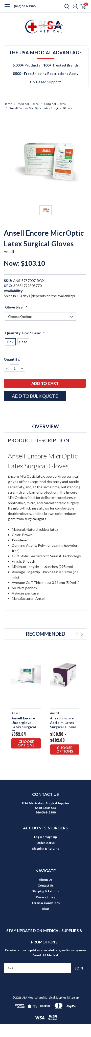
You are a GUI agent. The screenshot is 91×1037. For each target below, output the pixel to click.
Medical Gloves (28, 104)
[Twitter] (25, 409)
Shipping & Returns (45, 848)
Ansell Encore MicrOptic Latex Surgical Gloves (40, 108)
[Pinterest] (37, 409)
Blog (45, 909)
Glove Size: (16, 307)
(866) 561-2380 (24, 6)
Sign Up (51, 837)
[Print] (18, 409)
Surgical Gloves (55, 104)
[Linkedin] (31, 409)
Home (8, 104)
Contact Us (46, 885)
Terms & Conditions (45, 903)
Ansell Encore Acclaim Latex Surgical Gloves (63, 722)
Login (38, 837)
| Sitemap (73, 997)
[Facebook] (6, 409)
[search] (66, 6)
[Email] (12, 409)
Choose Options (26, 743)
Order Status (45, 843)
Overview (45, 426)
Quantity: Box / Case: (25, 333)
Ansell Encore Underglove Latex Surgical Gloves (23, 725)
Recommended (45, 634)
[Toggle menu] (7, 9)
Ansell (9, 251)
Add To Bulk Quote (35, 396)
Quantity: (12, 359)
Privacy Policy (45, 897)
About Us (45, 879)
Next (81, 634)
